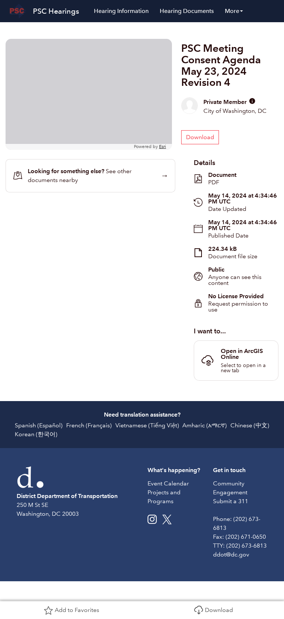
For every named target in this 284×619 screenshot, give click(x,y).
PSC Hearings (56, 11)
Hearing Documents (187, 10)
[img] (252, 101)
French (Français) (89, 425)
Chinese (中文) (249, 425)
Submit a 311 (230, 501)
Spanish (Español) (38, 425)
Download (219, 609)
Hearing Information (121, 10)
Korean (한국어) (36, 434)
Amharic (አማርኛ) (204, 425)
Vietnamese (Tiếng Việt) (147, 425)
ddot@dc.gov (231, 554)
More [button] (232, 10)
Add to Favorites (77, 609)
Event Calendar (168, 483)
